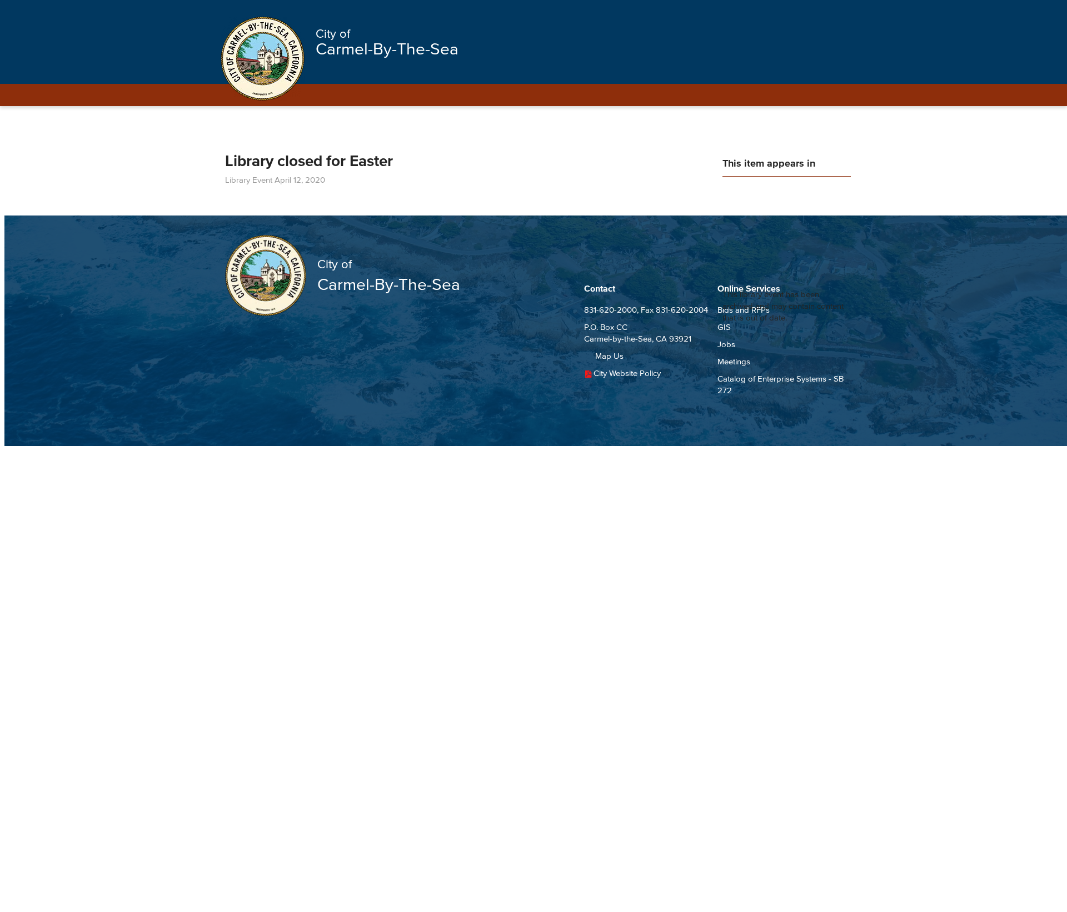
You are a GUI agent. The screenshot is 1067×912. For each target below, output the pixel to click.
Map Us (609, 355)
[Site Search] (832, 12)
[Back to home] (263, 59)
